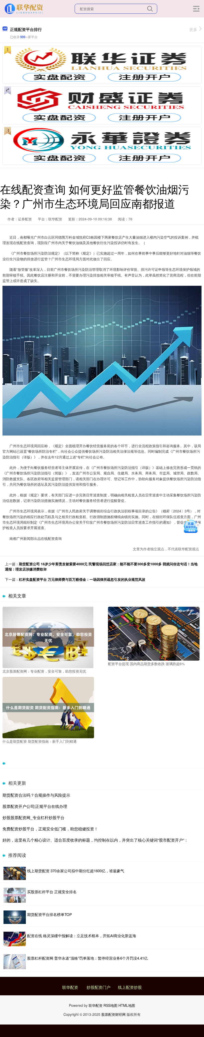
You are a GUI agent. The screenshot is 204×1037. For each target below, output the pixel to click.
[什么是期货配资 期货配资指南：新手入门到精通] (48, 707)
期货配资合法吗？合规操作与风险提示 (36, 795)
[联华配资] (24, 8)
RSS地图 (110, 1005)
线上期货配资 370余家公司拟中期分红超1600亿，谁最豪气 (75, 870)
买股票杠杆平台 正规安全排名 (52, 891)
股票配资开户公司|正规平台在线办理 (34, 806)
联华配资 (70, 987)
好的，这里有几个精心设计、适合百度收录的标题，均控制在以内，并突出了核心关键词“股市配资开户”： (95, 840)
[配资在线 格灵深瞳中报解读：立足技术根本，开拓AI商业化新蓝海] (14, 939)
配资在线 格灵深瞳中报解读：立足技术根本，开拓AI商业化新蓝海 (81, 935)
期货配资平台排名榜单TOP (49, 914)
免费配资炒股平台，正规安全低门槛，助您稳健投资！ (50, 829)
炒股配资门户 (98, 987)
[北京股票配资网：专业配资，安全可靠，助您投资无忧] (48, 636)
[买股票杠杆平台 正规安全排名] (14, 895)
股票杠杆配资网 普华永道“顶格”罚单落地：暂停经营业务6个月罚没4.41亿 (87, 958)
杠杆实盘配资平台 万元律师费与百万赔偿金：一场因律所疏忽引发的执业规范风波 (82, 579)
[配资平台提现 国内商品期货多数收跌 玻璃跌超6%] (154, 633)
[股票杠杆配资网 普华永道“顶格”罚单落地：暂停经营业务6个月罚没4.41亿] (14, 961)
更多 (193, 29)
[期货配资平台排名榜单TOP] (14, 917)
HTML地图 (126, 1005)
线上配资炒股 (130, 987)
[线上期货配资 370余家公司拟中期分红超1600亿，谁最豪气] (14, 873)
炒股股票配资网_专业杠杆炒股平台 (33, 817)
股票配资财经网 (113, 1014)
